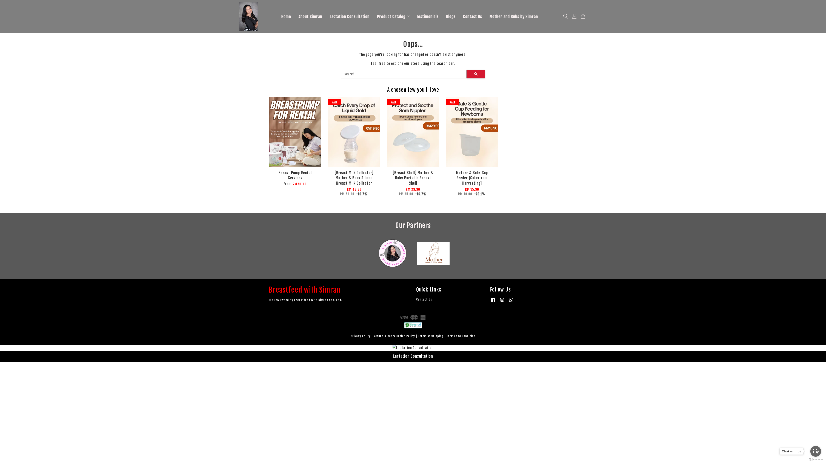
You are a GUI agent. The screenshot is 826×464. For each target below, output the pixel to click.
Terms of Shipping (430, 336)
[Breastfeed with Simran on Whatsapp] (511, 302)
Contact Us (472, 16)
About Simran (310, 16)
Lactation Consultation (350, 16)
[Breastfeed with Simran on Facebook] (493, 302)
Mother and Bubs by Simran (514, 16)
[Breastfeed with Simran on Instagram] (502, 302)
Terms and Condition (460, 336)
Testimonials (427, 16)
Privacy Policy (361, 336)
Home (286, 16)
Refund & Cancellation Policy (394, 336)
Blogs (451, 16)
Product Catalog (391, 16)
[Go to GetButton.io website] (816, 459)
